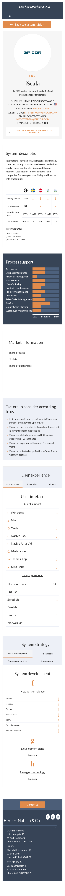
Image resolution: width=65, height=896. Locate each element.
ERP (32, 76)
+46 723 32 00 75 (23, 872)
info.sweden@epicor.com (33, 119)
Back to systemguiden (29, 24)
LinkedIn (48, 817)
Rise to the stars (58, 817)
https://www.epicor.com (40, 112)
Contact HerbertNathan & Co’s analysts (34, 131)
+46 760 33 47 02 (22, 857)
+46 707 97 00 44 (23, 841)
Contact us (32, 804)
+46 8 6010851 (41, 108)
